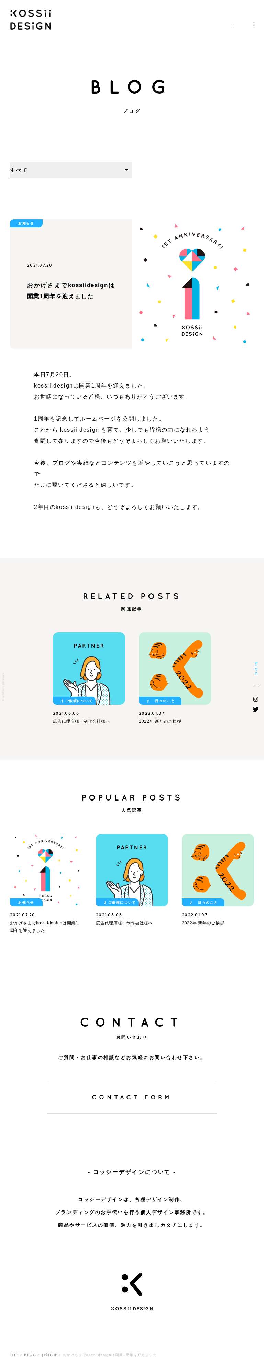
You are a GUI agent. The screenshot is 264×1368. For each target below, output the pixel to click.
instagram (256, 699)
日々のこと (165, 701)
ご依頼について (79, 701)
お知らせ (26, 223)
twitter (256, 709)
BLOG (30, 1355)
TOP (14, 1355)
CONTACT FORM (132, 1097)
